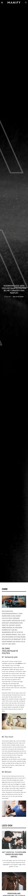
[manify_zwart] (14, 3)
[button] (2, 2)
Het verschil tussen (14, 854)
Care (5, 589)
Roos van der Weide (18, 297)
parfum (20, 663)
